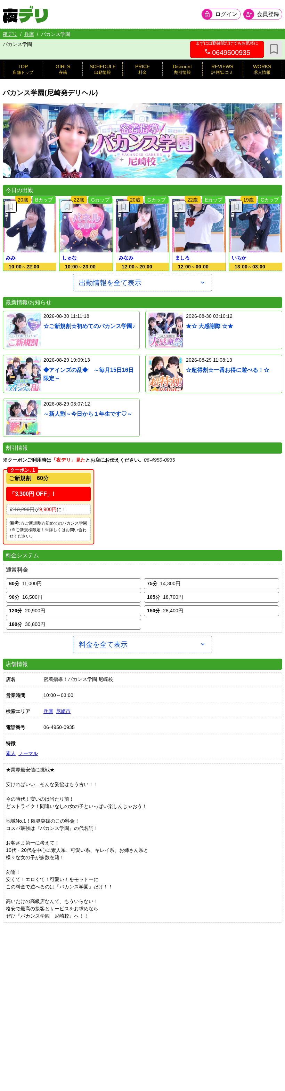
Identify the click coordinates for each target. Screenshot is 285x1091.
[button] (29, 225)
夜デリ (10, 34)
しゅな (69, 257)
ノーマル (28, 753)
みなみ (126, 257)
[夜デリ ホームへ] (25, 14)
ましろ (182, 257)
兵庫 (29, 34)
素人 (11, 753)
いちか (239, 257)
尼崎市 (63, 711)
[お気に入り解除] (11, 207)
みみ (11, 257)
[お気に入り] (274, 49)
